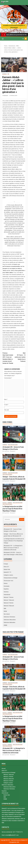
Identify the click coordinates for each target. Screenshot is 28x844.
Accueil (4, 768)
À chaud (6, 564)
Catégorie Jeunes (8, 575)
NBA (5, 608)
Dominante (5, 444)
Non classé (7, 614)
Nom (5, 399)
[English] (1, 2)
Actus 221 (5, 502)
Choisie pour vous (8, 580)
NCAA (5, 611)
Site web (6, 410)
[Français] (3, 2)
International (7, 594)
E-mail (6, 404)
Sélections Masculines (13, 444)
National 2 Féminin (8, 603)
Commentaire (8, 378)
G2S (18, 842)
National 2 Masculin (9, 605)
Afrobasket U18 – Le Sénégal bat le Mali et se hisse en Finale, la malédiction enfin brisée (13, 547)
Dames (5, 583)
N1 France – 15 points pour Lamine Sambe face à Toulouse (20, 357)
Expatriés (6, 589)
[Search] (23, 38)
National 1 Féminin (8, 597)
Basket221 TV (7, 572)
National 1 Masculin (9, 600)
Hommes (6, 591)
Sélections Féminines (9, 617)
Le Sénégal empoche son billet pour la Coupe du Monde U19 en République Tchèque (12, 508)
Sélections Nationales (7, 474)
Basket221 (6, 95)
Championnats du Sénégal (10, 578)
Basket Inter (7, 569)
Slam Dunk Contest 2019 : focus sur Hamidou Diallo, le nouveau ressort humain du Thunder (8, 358)
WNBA (5, 625)
